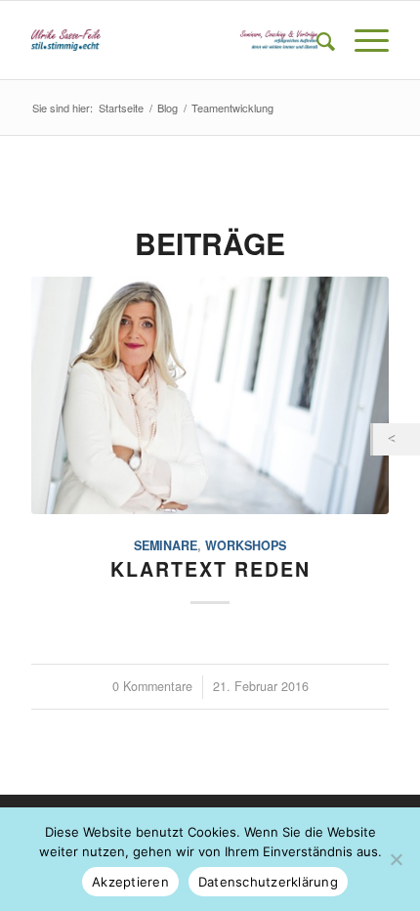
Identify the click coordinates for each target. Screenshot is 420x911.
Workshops (245, 545)
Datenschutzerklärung (268, 881)
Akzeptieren (130, 881)
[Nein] (395, 859)
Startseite (121, 108)
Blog (167, 108)
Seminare (165, 545)
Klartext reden (210, 569)
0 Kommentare (152, 686)
